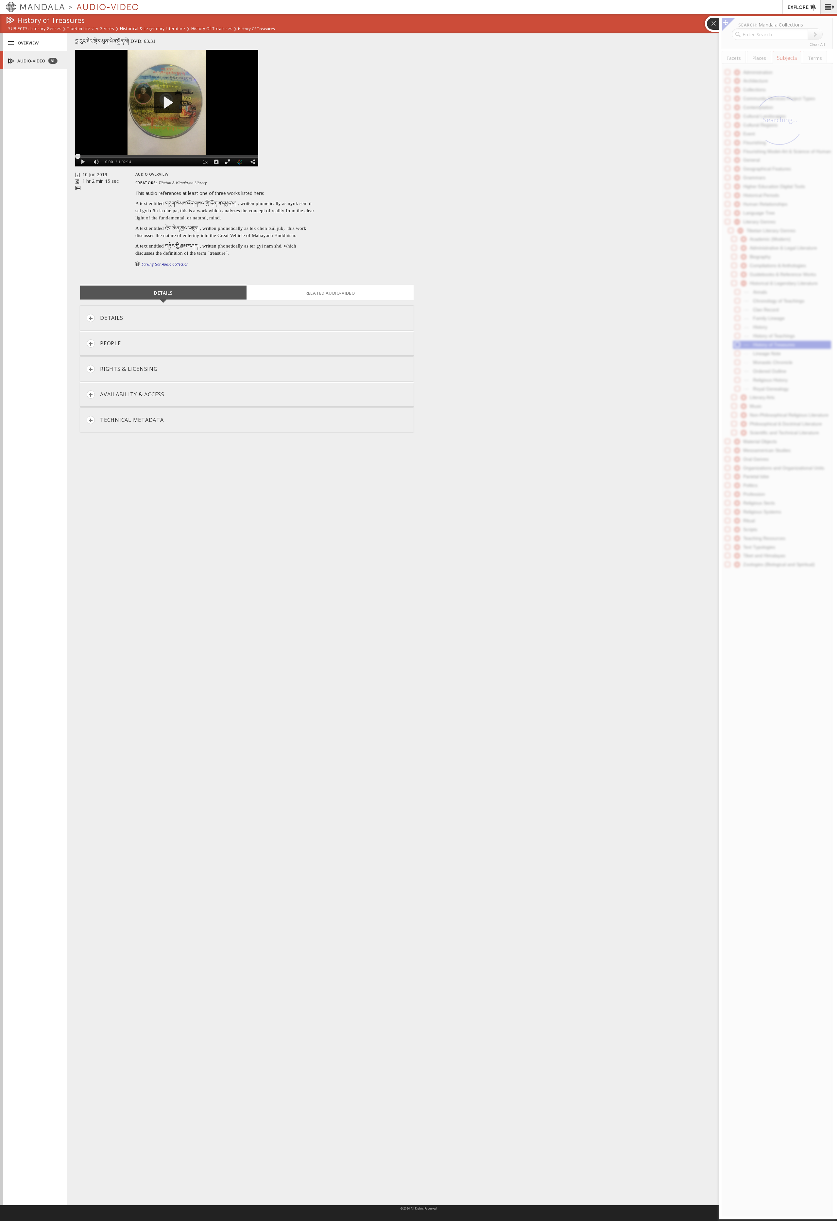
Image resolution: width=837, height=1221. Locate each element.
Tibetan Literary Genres (90, 29)
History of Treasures (211, 29)
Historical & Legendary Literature (152, 29)
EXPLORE (798, 7)
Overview (28, 43)
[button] (828, 7)
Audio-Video (35, 61)
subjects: (18, 29)
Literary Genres (45, 29)
